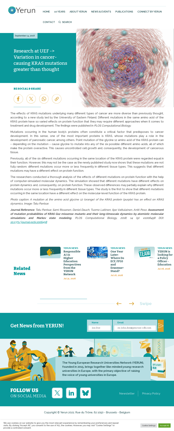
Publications (124, 11)
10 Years (59, 11)
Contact (49, 22)
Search (67, 22)
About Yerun (78, 11)
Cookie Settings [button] (148, 425)
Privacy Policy (151, 393)
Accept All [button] (164, 425)
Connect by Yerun (149, 11)
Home (46, 11)
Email (120, 322)
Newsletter (127, 393)
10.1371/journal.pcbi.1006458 (28, 222)
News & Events (101, 11)
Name (95, 322)
